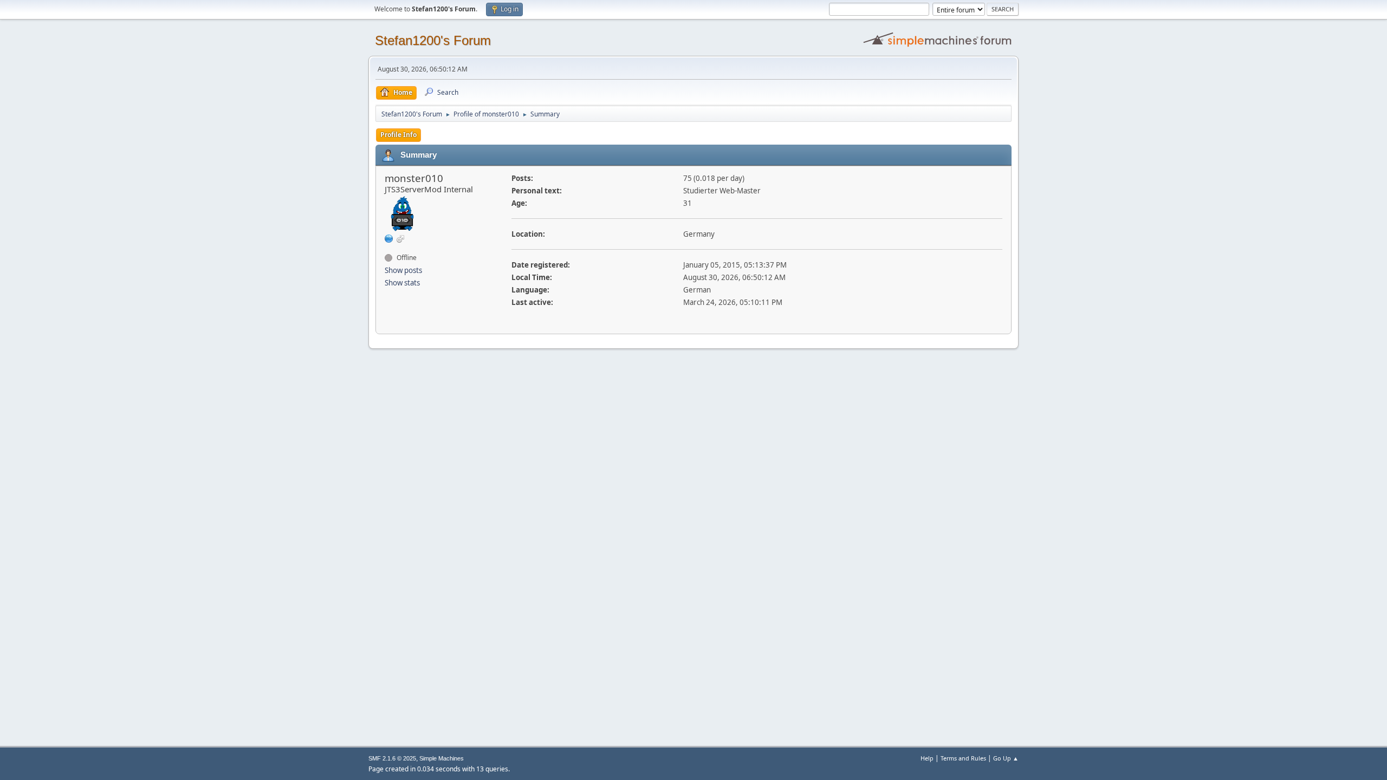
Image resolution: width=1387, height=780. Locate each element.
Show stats (402, 283)
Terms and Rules (963, 758)
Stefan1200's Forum (433, 40)
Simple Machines (441, 758)
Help (927, 758)
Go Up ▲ (1006, 758)
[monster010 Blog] (389, 238)
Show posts (403, 270)
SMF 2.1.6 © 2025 (392, 758)
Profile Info (398, 134)
